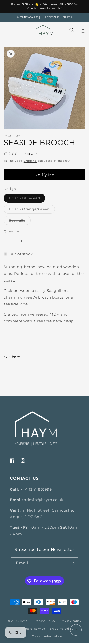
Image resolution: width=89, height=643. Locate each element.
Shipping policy (61, 628)
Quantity (11, 231)
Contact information (47, 636)
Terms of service (33, 628)
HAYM (24, 621)
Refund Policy (45, 621)
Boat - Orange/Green (32, 210)
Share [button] (14, 357)
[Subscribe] (72, 563)
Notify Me (44, 174)
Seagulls (20, 221)
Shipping (30, 160)
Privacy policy (71, 621)
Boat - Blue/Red (27, 199)
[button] (6, 30)
